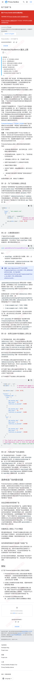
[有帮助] (14, 42)
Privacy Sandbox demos (7, 667)
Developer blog (5, 647)
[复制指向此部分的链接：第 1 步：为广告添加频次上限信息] (27, 183)
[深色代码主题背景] (28, 205)
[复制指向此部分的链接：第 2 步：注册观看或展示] (21, 233)
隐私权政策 (8, 674)
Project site (4, 657)
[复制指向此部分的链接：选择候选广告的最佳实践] (24, 480)
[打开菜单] (2, 2)
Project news (4, 650)
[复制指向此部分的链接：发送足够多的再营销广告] (21, 503)
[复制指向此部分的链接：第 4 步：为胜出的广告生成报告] (26, 452)
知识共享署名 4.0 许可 (27, 631)
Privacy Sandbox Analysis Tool (9, 664)
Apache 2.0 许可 (21, 633)
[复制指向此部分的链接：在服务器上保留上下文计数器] (24, 529)
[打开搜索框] (24, 2)
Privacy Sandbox (5, 39)
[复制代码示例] (31, 205)
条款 (2, 674)
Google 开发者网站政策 (15, 634)
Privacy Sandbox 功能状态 (8, 20)
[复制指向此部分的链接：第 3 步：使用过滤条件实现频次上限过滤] (3, 336)
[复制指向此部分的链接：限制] (7, 566)
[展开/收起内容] (8, 57)
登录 (31, 2)
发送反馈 (5, 45)
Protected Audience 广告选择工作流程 (12, 123)
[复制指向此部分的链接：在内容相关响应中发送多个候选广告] (29, 543)
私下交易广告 (6, 7)
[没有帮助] (16, 42)
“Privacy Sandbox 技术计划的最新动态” (18, 16)
